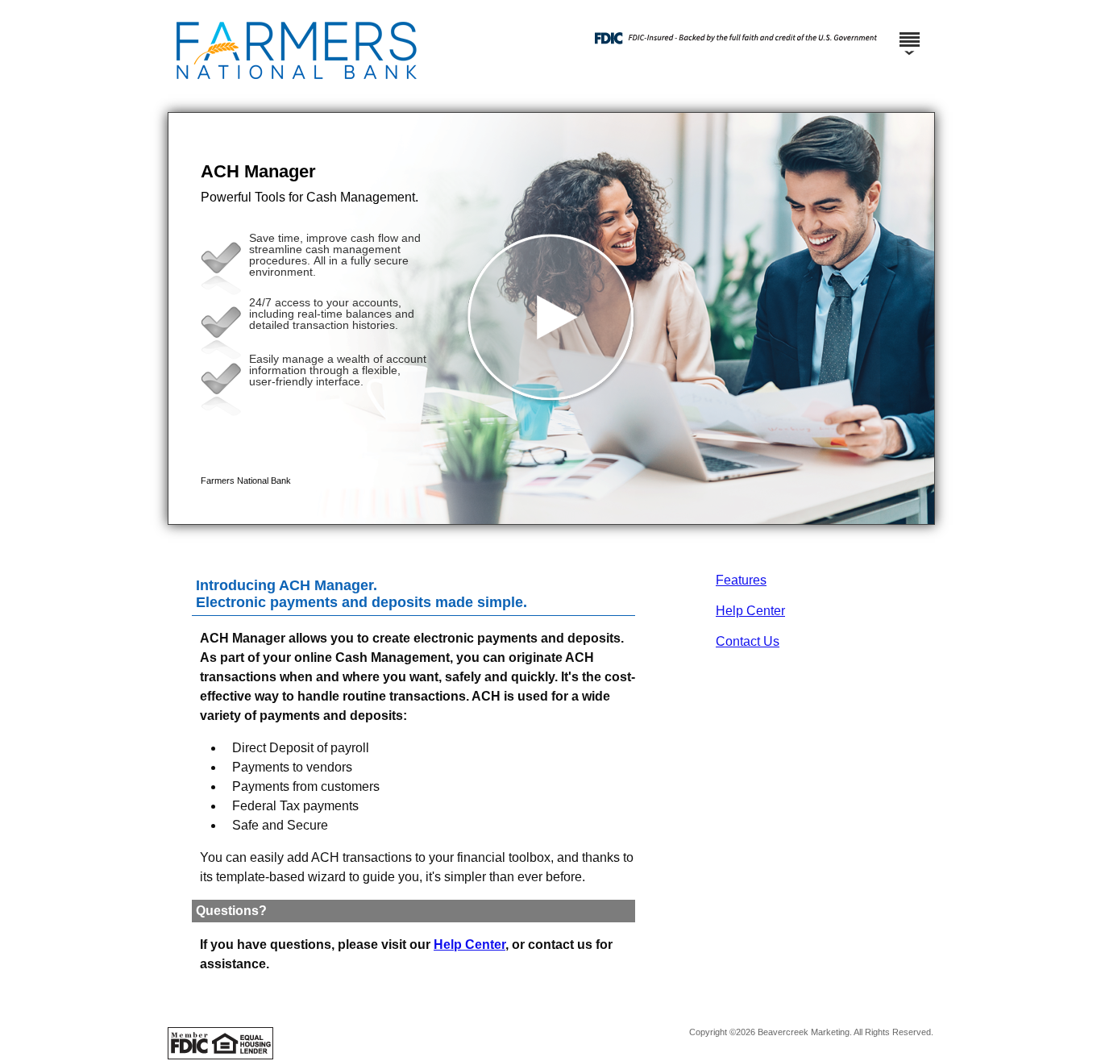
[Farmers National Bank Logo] (361, 96)
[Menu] (909, 32)
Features (741, 580)
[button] (551, 318)
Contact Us (747, 641)
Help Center (750, 611)
